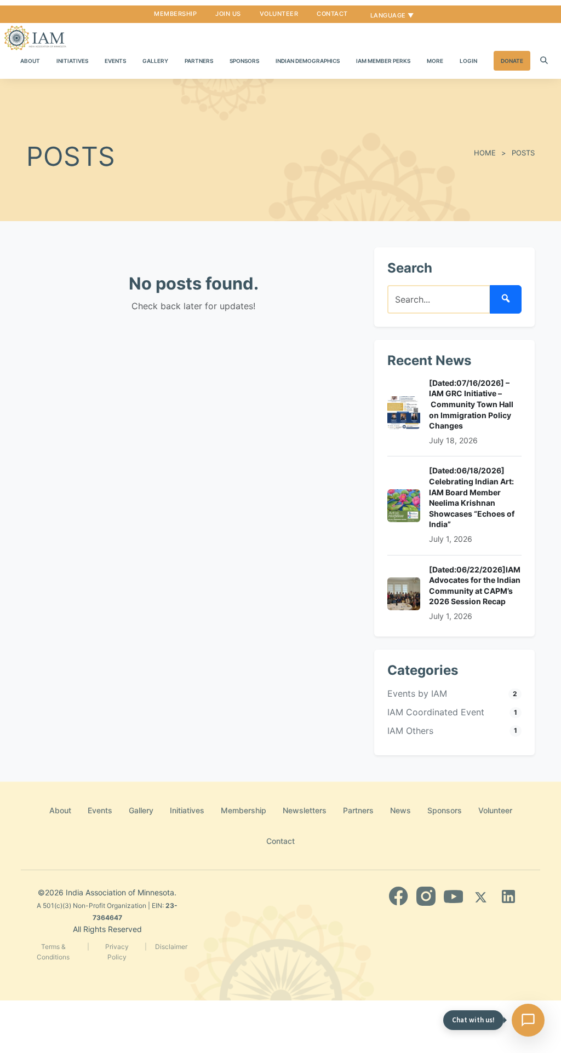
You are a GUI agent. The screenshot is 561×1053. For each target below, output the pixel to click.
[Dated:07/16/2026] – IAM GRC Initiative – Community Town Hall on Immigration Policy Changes (471, 404)
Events (115, 60)
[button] (544, 60)
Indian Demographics (308, 60)
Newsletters (305, 810)
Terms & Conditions (53, 951)
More (435, 60)
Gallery (155, 60)
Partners (199, 60)
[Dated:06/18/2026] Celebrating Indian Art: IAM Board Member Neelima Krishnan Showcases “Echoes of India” (471, 497)
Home (485, 152)
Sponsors (244, 60)
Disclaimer (171, 946)
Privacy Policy (117, 951)
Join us (228, 14)
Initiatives (72, 60)
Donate (512, 60)
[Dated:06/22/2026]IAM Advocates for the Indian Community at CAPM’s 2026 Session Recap (474, 585)
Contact (332, 14)
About (30, 60)
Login (468, 60)
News (400, 810)
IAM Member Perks (383, 60)
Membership (175, 14)
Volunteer (279, 14)
